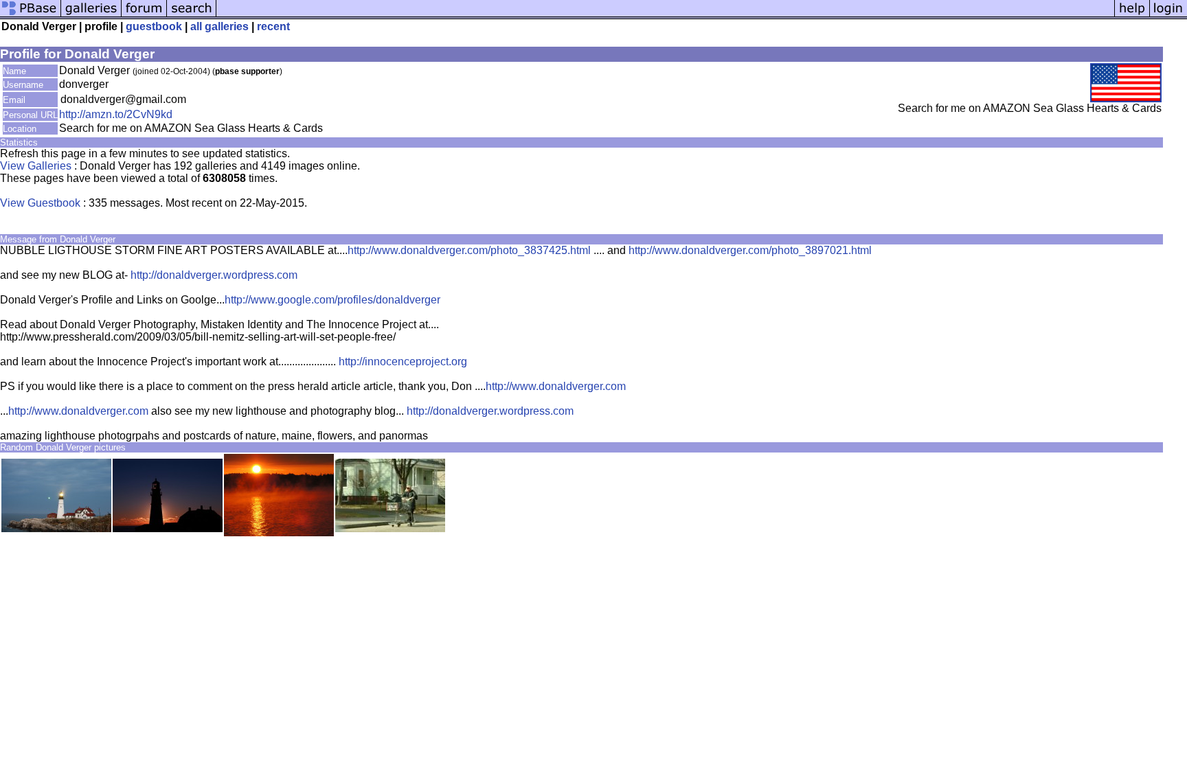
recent (273, 26)
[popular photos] (665, 15)
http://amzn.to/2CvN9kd (115, 114)
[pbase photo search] (191, 15)
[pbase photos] (30, 15)
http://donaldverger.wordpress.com (214, 275)
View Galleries (35, 166)
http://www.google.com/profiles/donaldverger (332, 300)
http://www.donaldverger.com (556, 386)
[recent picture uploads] (91, 15)
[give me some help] (1132, 15)
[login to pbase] (1168, 15)
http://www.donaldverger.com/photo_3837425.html (469, 250)
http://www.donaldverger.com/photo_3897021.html (750, 250)
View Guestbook (40, 203)
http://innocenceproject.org (403, 361)
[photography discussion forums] (144, 15)
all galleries (219, 26)
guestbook (154, 26)
